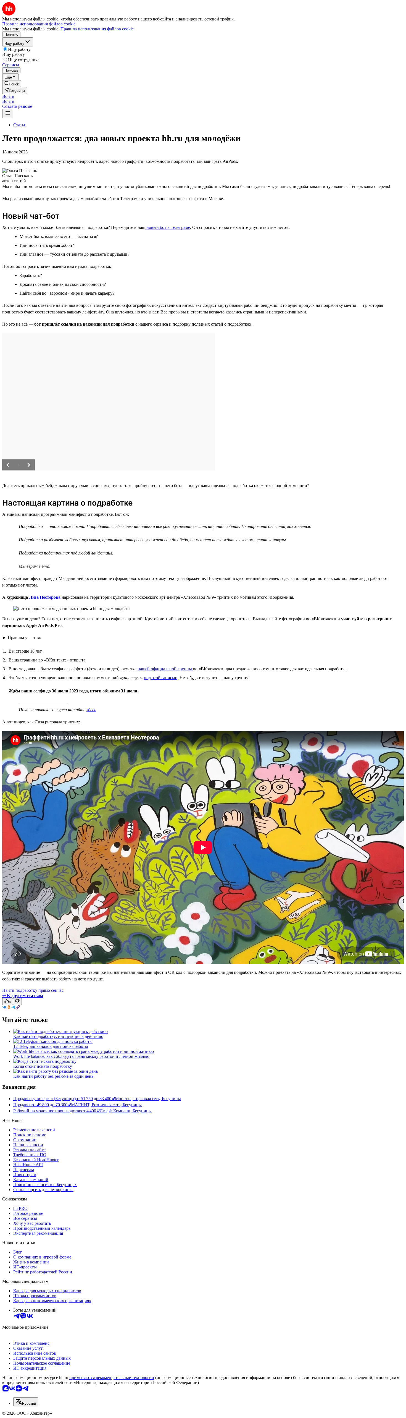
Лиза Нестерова (44, 597)
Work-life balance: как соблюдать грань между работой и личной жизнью (81, 1056)
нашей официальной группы (165, 668)
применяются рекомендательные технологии (111, 1377)
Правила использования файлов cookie (97, 29)
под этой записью (160, 677)
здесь (91, 709)
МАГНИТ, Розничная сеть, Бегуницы (106, 1104)
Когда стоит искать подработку (42, 1066)
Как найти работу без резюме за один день (53, 1076)
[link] (11, 83)
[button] (8, 96)
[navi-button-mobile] (7, 113)
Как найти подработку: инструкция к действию (58, 1036)
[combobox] (25, 1401)
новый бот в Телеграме (167, 227)
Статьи (20, 124)
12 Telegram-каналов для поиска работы (50, 1046)
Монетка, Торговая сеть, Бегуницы (148, 1098)
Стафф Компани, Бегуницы (126, 1110)
